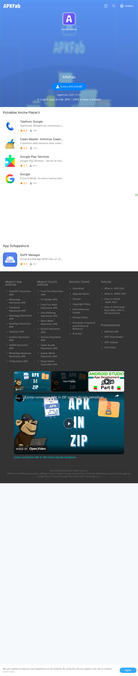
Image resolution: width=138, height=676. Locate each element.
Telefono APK (16, 331)
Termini (77, 298)
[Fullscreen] (48, 389)
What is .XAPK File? (115, 293)
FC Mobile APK (49, 299)
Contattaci (78, 288)
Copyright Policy (82, 304)
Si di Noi (77, 333)
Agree (128, 670)
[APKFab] (69, 19)
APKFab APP (111, 331)
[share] (117, 395)
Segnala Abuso (81, 293)
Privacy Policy (80, 317)
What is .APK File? (114, 288)
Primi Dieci (110, 347)
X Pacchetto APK (18, 361)
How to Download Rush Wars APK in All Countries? (114, 310)
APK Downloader (113, 336)
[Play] (16, 389)
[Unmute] (20, 389)
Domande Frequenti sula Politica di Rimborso (84, 325)
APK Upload (111, 342)
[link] (19, 398)
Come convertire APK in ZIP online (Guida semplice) (64, 397)
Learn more (8, 671)
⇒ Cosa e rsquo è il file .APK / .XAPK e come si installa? (69, 99)
